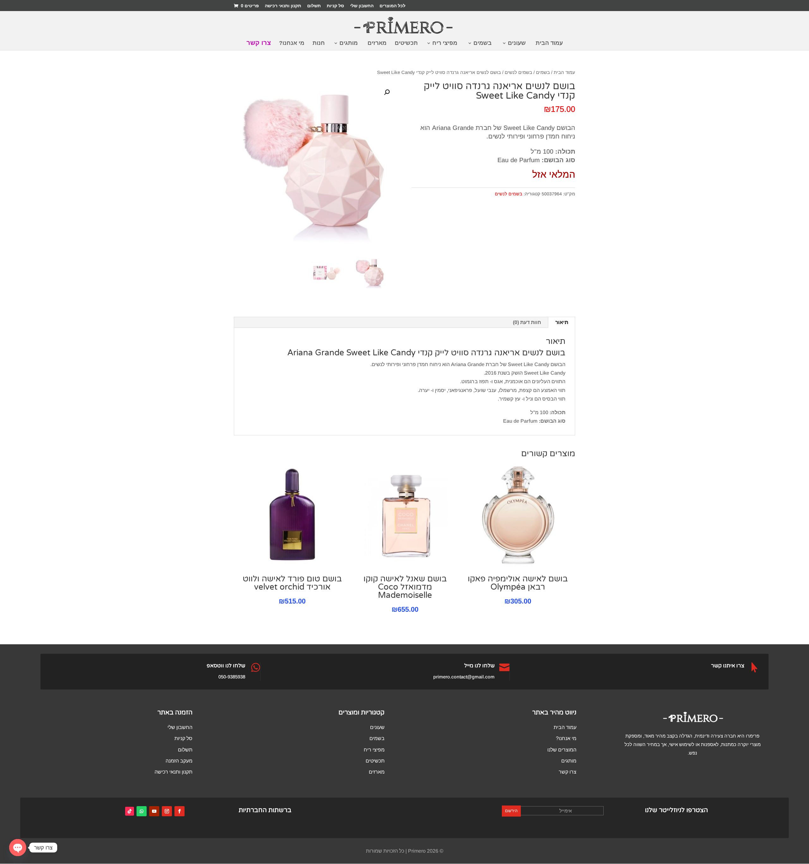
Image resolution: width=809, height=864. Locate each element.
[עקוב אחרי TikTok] (129, 811)
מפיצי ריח (444, 43)
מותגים (348, 43)
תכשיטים (406, 43)
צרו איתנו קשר (727, 665)
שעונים (517, 43)
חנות (319, 43)
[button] (386, 92)
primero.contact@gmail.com (464, 676)
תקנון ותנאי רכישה (283, 5)
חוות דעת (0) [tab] (527, 322)
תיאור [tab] (561, 322)
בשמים (482, 43)
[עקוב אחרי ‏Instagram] (167, 811)
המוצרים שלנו (561, 749)
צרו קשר (258, 43)
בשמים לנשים (518, 72)
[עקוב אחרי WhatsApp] (142, 811)
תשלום (314, 5)
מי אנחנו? (291, 43)
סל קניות (335, 5)
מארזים (377, 43)
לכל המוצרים (392, 5)
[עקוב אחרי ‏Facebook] (179, 811)
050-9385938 (231, 676)
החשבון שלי (362, 5)
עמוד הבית (549, 43)
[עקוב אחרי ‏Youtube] (154, 811)
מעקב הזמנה (179, 760)
